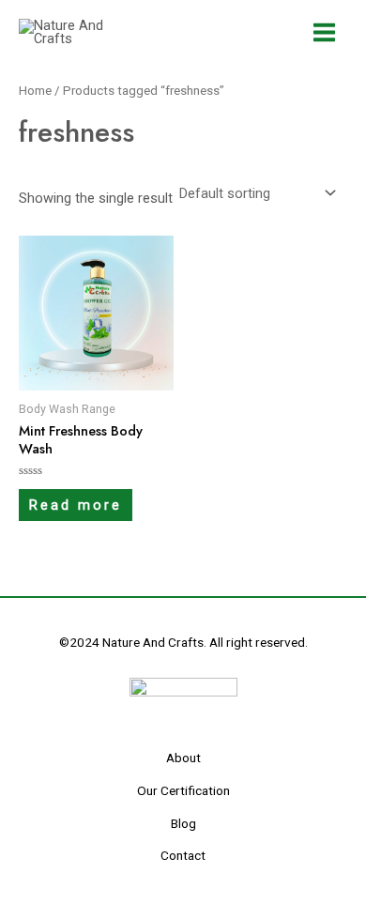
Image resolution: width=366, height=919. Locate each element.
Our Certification (183, 790)
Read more (75, 505)
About (183, 757)
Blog (183, 823)
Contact (183, 855)
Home (35, 91)
